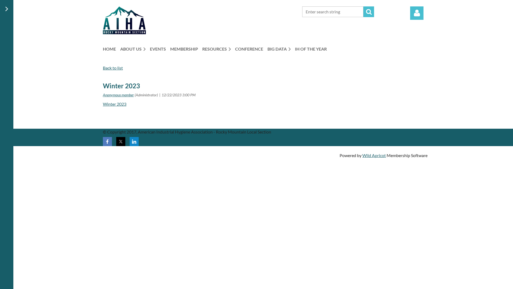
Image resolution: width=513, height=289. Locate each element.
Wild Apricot (374, 155)
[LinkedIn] (134, 141)
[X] (120, 141)
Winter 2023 (114, 104)
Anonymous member (118, 95)
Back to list (113, 67)
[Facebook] (107, 141)
